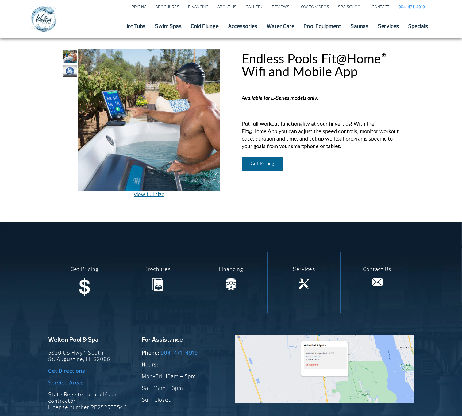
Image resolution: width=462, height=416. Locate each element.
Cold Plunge (205, 26)
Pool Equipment (322, 26)
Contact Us (377, 269)
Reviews (281, 7)
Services (388, 26)
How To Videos (313, 7)
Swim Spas (168, 26)
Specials (418, 26)
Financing (198, 7)
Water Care (280, 26)
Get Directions (66, 371)
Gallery (254, 7)
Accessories (242, 26)
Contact (381, 7)
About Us (227, 7)
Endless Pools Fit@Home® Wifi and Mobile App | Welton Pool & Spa (43, 18)
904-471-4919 (179, 352)
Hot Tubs (134, 26)
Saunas (359, 26)
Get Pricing (262, 163)
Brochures (167, 7)
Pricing (139, 7)
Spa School (350, 7)
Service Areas (66, 382)
